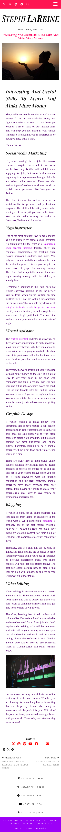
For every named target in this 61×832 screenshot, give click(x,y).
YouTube (32, 804)
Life (41, 29)
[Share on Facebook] (4, 749)
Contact (28, 823)
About (15, 823)
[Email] (47, 744)
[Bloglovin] (42, 744)
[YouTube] (30, 744)
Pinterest (32, 795)
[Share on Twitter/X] (8, 749)
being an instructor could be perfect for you (30, 307)
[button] (56, 4)
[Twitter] (4, 4)
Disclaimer (45, 823)
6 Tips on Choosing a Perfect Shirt (47, 761)
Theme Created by (30, 828)
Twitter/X (32, 778)
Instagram (32, 787)
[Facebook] (22, 4)
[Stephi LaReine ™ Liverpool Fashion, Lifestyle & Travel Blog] (30, 14)
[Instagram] (10, 4)
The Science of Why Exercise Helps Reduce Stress (15, 762)
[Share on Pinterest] (13, 749)
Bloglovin (32, 813)
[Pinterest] (16, 4)
